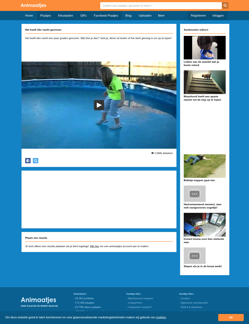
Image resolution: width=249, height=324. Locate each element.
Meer (161, 15)
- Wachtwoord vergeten (139, 298)
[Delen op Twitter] (35, 160)
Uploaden (145, 15)
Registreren (198, 15)
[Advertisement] (99, 50)
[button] (167, 317)
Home (29, 15)
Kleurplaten (65, 15)
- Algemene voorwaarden (193, 302)
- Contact (184, 298)
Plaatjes (45, 15)
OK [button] (231, 317)
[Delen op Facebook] (28, 160)
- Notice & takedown (190, 307)
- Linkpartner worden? (139, 307)
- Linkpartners (134, 302)
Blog (128, 15)
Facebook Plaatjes (106, 15)
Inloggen (218, 15)
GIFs (83, 15)
